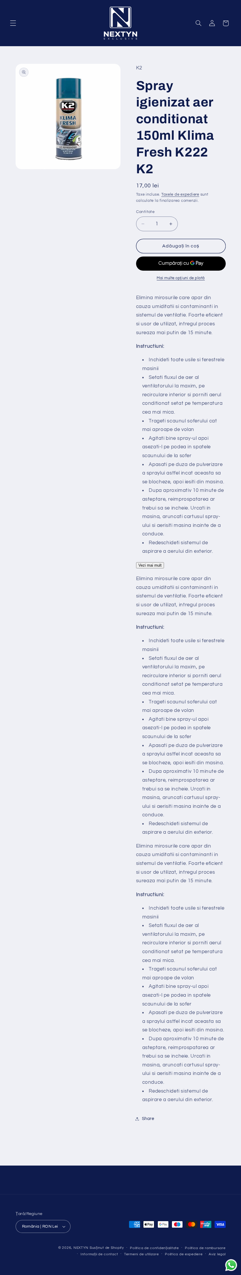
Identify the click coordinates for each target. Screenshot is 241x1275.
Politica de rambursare (205, 1248)
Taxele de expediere (180, 195)
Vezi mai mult (150, 565)
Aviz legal (217, 1254)
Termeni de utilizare (141, 1254)
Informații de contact (99, 1254)
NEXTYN (80, 1247)
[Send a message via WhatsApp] (231, 1265)
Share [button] (148, 1118)
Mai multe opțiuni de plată (181, 278)
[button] (13, 23)
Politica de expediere (183, 1254)
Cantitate (145, 212)
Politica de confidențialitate (154, 1248)
